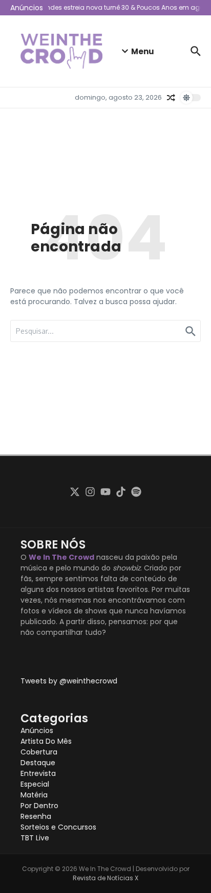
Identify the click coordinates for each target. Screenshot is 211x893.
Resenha (35, 816)
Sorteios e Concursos (58, 827)
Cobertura (38, 752)
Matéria (34, 795)
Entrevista (38, 773)
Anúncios (36, 730)
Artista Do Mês (46, 741)
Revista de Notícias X (105, 878)
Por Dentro (39, 805)
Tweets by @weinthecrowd (68, 681)
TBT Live (34, 838)
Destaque (37, 763)
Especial (34, 784)
